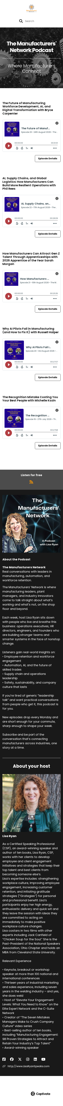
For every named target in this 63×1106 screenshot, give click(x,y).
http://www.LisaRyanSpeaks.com (28, 1066)
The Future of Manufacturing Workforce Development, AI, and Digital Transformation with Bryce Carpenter (27, 108)
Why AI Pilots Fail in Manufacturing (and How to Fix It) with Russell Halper (30, 330)
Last (50, 461)
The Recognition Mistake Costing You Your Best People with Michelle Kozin (30, 399)
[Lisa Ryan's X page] (22, 1059)
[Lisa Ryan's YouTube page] (45, 1059)
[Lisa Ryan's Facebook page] (5, 1059)
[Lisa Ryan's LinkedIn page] (37, 1059)
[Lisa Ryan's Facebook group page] (13, 1059)
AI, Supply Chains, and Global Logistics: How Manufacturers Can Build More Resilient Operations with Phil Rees (29, 183)
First (12, 461)
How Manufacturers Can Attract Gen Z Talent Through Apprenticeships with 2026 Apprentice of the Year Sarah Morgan (31, 258)
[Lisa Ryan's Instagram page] (29, 1059)
